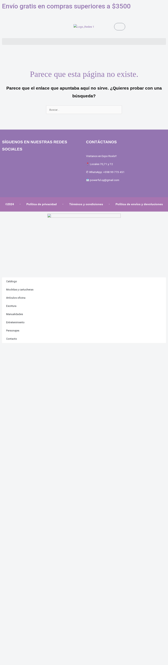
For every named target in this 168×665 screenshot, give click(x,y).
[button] (84, 41)
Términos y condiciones (86, 204)
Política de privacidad (41, 204)
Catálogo (11, 281)
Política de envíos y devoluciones (139, 204)
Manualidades (14, 314)
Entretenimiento (15, 322)
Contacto (11, 338)
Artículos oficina (15, 297)
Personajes (12, 330)
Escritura (11, 305)
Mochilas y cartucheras (19, 289)
